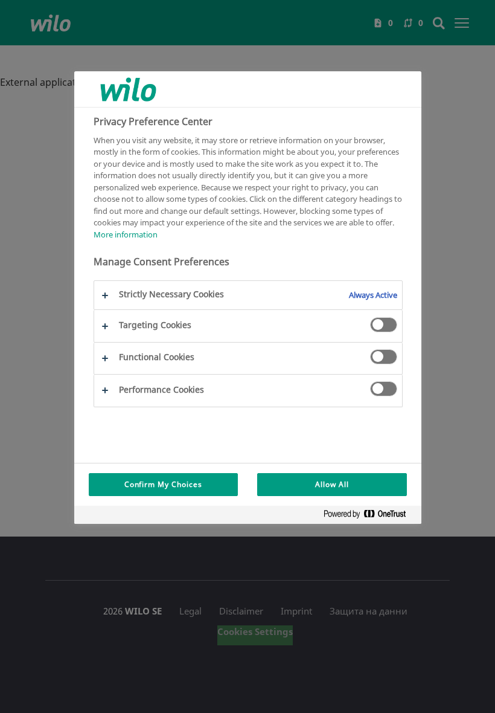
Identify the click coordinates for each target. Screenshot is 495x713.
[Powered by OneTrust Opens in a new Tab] (369, 516)
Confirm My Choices (163, 484)
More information (126, 234)
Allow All (332, 484)
